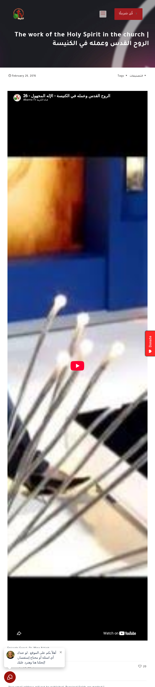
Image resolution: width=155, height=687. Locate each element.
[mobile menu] (102, 14)
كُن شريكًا (126, 13)
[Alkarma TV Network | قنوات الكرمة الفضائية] (18, 14)
